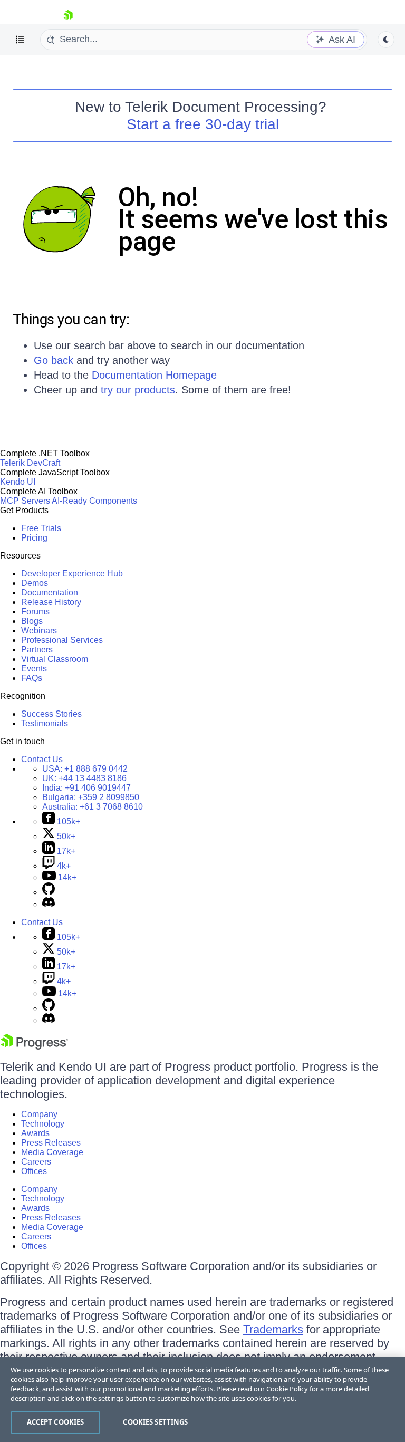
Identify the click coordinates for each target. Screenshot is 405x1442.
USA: (85, 768)
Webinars (39, 630)
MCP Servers (25, 500)
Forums (35, 611)
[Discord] (48, 904)
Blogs (32, 621)
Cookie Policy (287, 1388)
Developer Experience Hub (72, 573)
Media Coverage (52, 1152)
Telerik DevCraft (30, 462)
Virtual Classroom (54, 659)
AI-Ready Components (94, 500)
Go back (53, 360)
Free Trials (41, 528)
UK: (84, 778)
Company (39, 1114)
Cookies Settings (155, 1422)
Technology (42, 1123)
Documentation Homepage (154, 375)
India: (86, 787)
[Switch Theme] (386, 39)
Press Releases (51, 1142)
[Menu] (20, 39)
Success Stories (51, 713)
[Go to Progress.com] (34, 1046)
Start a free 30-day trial (203, 124)
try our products (138, 390)
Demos (34, 583)
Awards (35, 1133)
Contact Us (42, 759)
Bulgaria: (90, 797)
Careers (36, 1161)
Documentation (49, 592)
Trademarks (273, 1329)
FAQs (31, 678)
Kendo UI (17, 481)
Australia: (92, 806)
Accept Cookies (55, 1422)
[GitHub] (48, 892)
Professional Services (62, 640)
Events (34, 668)
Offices (34, 1171)
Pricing (34, 537)
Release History (51, 602)
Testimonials (44, 723)
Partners (37, 649)
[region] (202, 1399)
